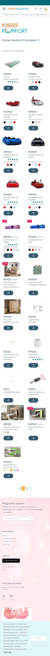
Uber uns (5, 535)
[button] (13, 82)
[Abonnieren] (31, 518)
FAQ (3, 600)
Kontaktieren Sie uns (9, 541)
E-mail (12, 600)
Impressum (6, 544)
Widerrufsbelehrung (9, 567)
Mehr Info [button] (7, 652)
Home (5, 14)
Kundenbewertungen (9, 538)
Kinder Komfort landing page (21, 14)
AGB (3, 569)
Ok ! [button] (38, 638)
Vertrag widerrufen (11, 560)
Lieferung (5, 564)
